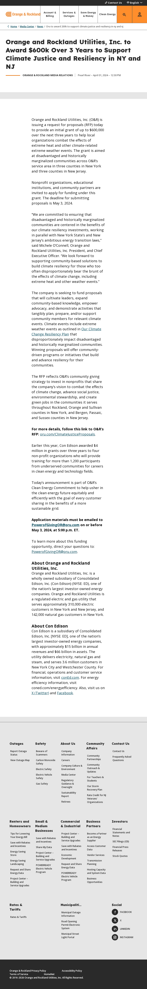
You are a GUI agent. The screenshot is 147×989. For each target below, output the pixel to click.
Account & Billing (50, 14)
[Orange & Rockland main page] (20, 14)
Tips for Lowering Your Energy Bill (20, 835)
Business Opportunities (94, 880)
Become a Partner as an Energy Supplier (97, 837)
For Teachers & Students (95, 779)
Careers (65, 760)
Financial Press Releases (120, 848)
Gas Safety (42, 783)
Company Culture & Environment (71, 767)
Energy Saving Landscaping (18, 862)
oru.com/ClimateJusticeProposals (67, 434)
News (40, 26)
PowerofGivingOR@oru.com (55, 525)
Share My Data (44, 847)
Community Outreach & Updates (93, 768)
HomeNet (49, 974)
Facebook (65, 693)
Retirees (65, 801)
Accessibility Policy (72, 970)
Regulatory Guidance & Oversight (67, 784)
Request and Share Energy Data (20, 871)
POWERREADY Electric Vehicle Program (44, 869)
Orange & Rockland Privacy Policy (28, 970)
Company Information (68, 753)
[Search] (124, 14)
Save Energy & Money (88, 14)
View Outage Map (20, 760)
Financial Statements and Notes (121, 832)
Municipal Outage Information (71, 914)
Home (14, 26)
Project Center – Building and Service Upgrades (19, 882)
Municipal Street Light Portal (70, 935)
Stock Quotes (120, 856)
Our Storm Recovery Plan (94, 788)
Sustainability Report (68, 794)
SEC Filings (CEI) (121, 841)
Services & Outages (69, 14)
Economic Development (68, 856)
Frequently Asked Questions (122, 758)
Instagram (126, 937)
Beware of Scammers (41, 753)
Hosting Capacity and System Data (96, 871)
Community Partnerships (94, 757)
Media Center (27, 26)
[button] (134, 3)
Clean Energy (107, 14)
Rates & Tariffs (18, 917)
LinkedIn (125, 928)
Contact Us (115, 2)
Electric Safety (43, 769)
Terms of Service (19, 974)
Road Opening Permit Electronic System (70, 925)
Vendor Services (96, 855)
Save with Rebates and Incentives (20, 844)
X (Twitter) (40, 693)
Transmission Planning (94, 862)
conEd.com (70, 677)
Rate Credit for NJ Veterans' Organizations (96, 799)
